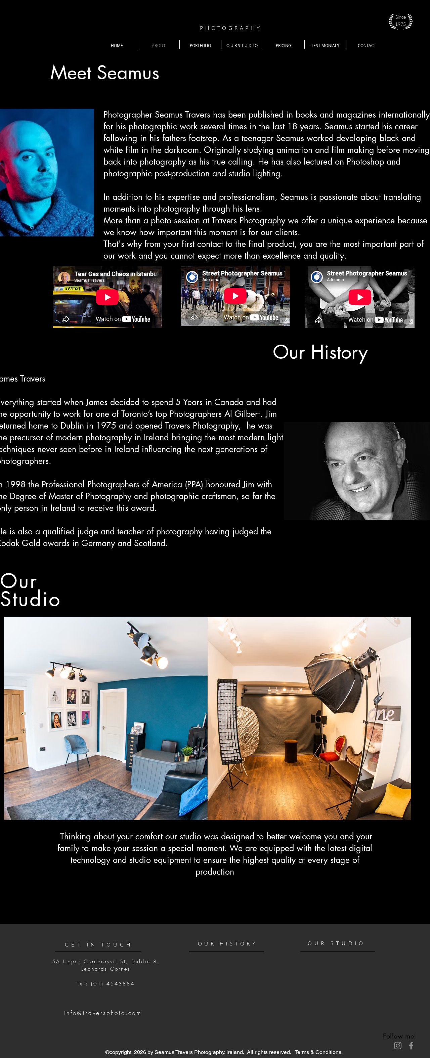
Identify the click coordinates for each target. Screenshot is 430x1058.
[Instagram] (398, 1046)
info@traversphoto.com (102, 1013)
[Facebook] (411, 1046)
